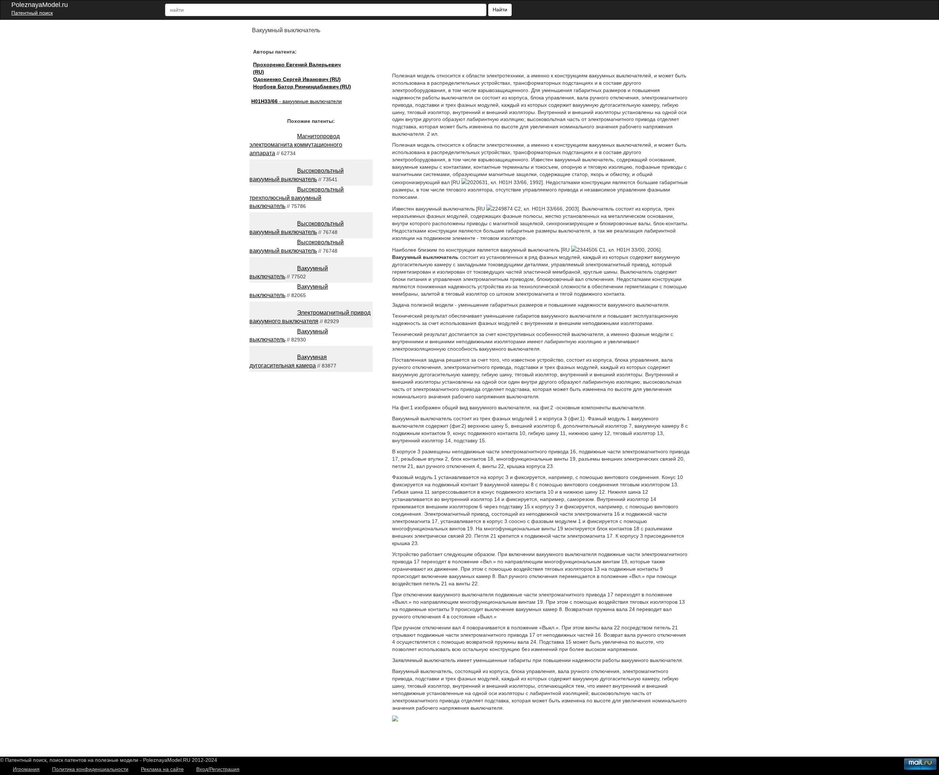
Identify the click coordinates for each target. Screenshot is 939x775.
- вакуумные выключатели (296, 101)
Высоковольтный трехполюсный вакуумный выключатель (296, 197)
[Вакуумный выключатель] (395, 720)
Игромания (26, 769)
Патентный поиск (32, 13)
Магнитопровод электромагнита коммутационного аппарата (295, 144)
